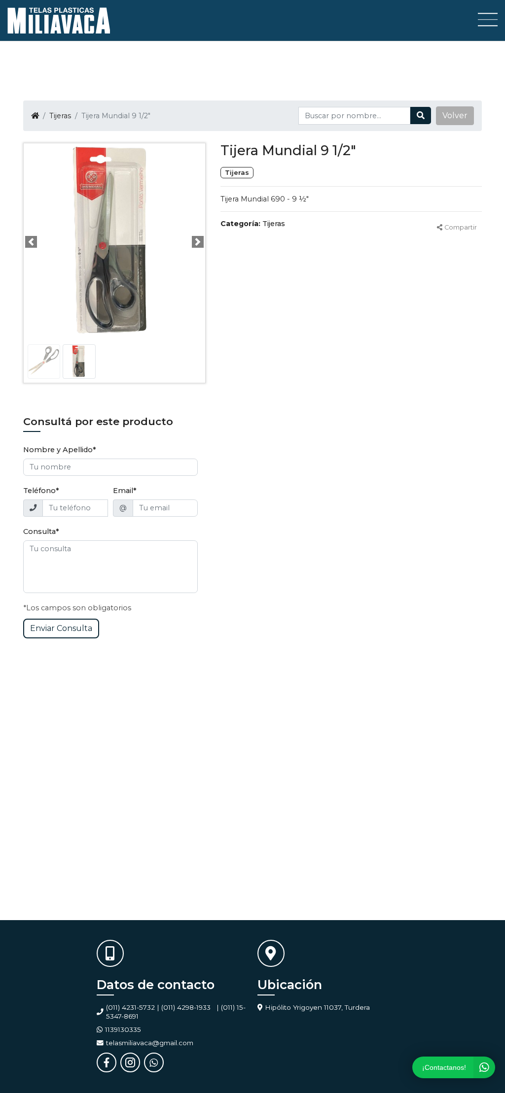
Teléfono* (41, 490)
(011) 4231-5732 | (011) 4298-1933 (158, 1007)
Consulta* (41, 531)
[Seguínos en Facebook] (106, 1062)
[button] (455, 115)
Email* (125, 490)
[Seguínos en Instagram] (130, 1062)
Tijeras (60, 115)
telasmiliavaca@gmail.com (149, 1043)
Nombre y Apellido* (59, 449)
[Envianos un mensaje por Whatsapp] (154, 1062)
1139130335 (123, 1029)
